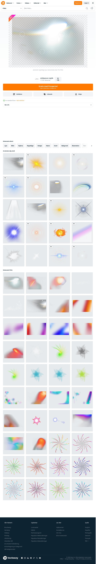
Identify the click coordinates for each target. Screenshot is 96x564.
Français (86, 538)
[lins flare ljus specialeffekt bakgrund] (82, 164)
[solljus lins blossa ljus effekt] (13, 232)
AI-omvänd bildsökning (11, 544)
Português (87, 533)
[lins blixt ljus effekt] (13, 210)
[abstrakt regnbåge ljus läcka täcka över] (13, 283)
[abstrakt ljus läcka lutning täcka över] (13, 420)
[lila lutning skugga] (82, 232)
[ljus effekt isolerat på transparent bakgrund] (13, 255)
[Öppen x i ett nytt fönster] (37, 558)
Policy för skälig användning (82, 559)
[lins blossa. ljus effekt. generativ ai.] (82, 210)
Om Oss (58, 533)
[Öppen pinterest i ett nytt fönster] (31, 558)
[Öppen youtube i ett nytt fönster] (40, 558)
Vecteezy (7, 530)
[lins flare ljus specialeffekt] (36, 164)
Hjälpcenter (59, 527)
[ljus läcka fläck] (36, 352)
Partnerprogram (36, 533)
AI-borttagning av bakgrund (13, 546)
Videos (27, 3)
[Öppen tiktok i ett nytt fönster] (34, 558)
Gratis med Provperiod (47, 87)
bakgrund (65, 146)
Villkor (60, 559)
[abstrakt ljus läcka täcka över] (36, 283)
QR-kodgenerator (9, 549)
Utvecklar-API (8, 541)
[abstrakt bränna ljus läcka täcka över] (59, 306)
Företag (6, 535)
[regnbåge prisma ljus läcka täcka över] (13, 164)
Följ (57, 80)
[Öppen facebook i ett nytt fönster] (22, 558)
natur (48, 146)
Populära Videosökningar (39, 541)
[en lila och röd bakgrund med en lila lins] (36, 420)
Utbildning (7, 538)
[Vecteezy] (3, 3)
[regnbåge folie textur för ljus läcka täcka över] (13, 443)
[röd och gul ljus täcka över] (36, 443)
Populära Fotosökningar (38, 538)
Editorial (36, 3)
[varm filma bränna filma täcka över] (36, 397)
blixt (12, 146)
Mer (45, 3)
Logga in (85, 3)
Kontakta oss (60, 530)
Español (86, 530)
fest (84, 146)
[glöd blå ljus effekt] (82, 187)
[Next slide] (89, 145)
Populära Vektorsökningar (39, 535)
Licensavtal (34, 527)
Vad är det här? (20, 100)
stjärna (20, 146)
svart (55, 146)
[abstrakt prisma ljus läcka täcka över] (59, 187)
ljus (5, 146)
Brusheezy (7, 527)
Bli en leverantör (61, 535)
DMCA (33, 530)
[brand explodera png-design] (59, 232)
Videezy (6, 533)
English (86, 527)
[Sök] (85, 8)
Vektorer (9, 3)
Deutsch (86, 535)
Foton (18, 3)
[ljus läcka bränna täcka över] (13, 352)
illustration (75, 146)
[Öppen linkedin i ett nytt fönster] (28, 558)
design (40, 146)
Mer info (7, 105)
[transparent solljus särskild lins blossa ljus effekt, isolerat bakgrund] (59, 164)
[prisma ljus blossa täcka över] (36, 210)
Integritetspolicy (68, 559)
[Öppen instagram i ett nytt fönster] (25, 558)
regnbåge (30, 146)
